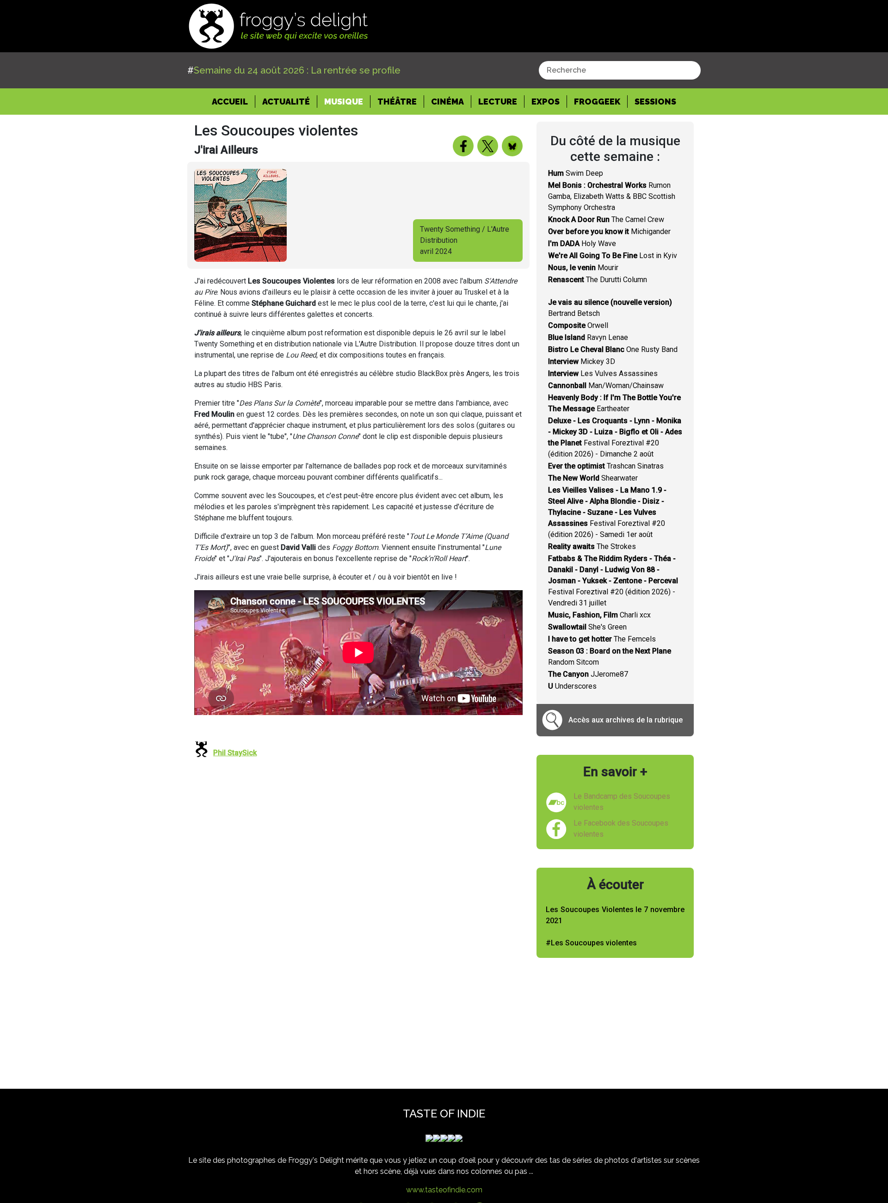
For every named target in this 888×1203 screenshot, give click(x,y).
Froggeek (597, 101)
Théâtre (397, 101)
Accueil (233, 101)
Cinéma (447, 101)
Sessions (655, 101)
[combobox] (620, 70)
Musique (343, 101)
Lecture (497, 101)
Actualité (286, 101)
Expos (545, 101)
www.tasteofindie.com (444, 1189)
